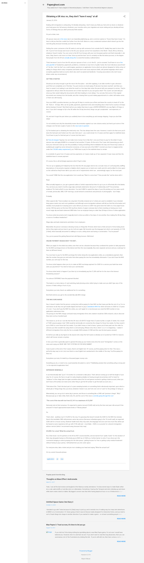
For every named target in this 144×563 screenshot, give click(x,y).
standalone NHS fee (93, 307)
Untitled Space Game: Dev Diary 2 (59, 502)
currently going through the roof (103, 396)
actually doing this (70, 58)
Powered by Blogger (86, 551)
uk (57, 459)
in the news (63, 39)
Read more (121, 496)
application (50, 459)
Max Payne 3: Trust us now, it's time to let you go (65, 525)
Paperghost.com (56, 4)
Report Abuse (86, 559)
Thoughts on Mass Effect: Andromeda (61, 479)
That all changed (53, 140)
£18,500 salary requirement (61, 149)
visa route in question (82, 126)
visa (62, 459)
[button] (124, 16)
